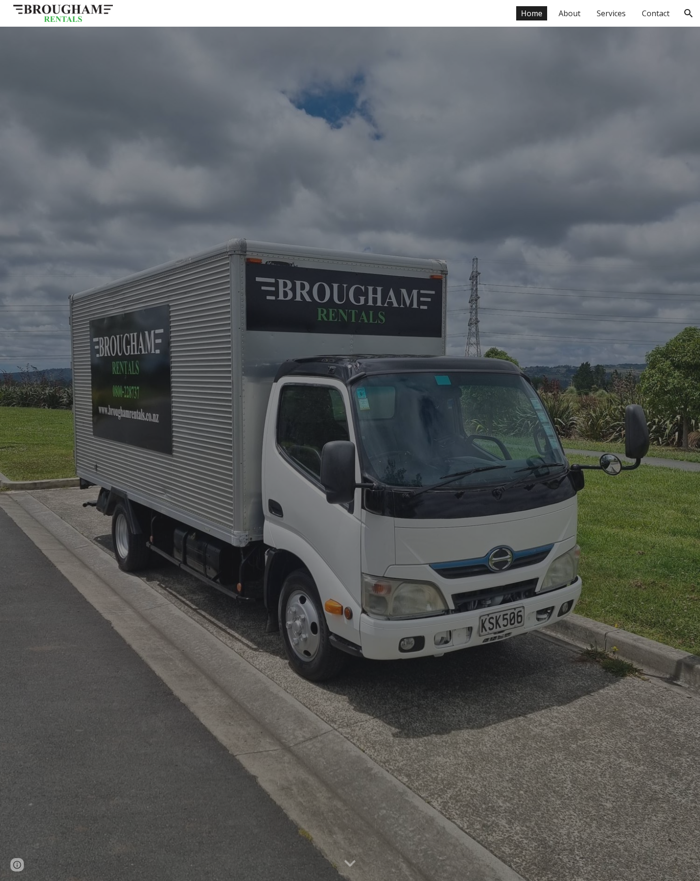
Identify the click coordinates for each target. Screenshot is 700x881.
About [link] (569, 13)
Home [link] (531, 13)
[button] (688, 13)
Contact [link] (656, 13)
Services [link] (611, 13)
